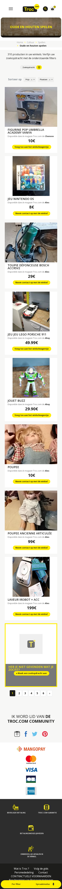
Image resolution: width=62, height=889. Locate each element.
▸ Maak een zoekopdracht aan (31, 673)
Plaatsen (43, 79)
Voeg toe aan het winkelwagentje (32, 147)
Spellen (41, 42)
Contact (43, 872)
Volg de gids (41, 868)
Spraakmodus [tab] (43, 884)
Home (20, 42)
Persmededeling (24, 872)
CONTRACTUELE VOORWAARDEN (31, 876)
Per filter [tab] (16, 884)
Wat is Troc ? (21, 868)
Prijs (27, 79)
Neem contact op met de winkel (31, 213)
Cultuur (30, 42)
